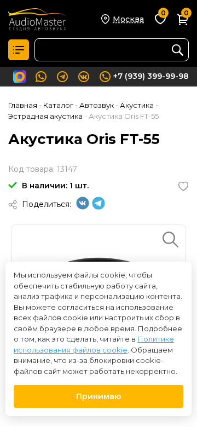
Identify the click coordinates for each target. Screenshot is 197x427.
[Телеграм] (98, 207)
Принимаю (98, 396)
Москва (128, 19)
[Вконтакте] (82, 207)
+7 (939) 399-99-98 (151, 76)
